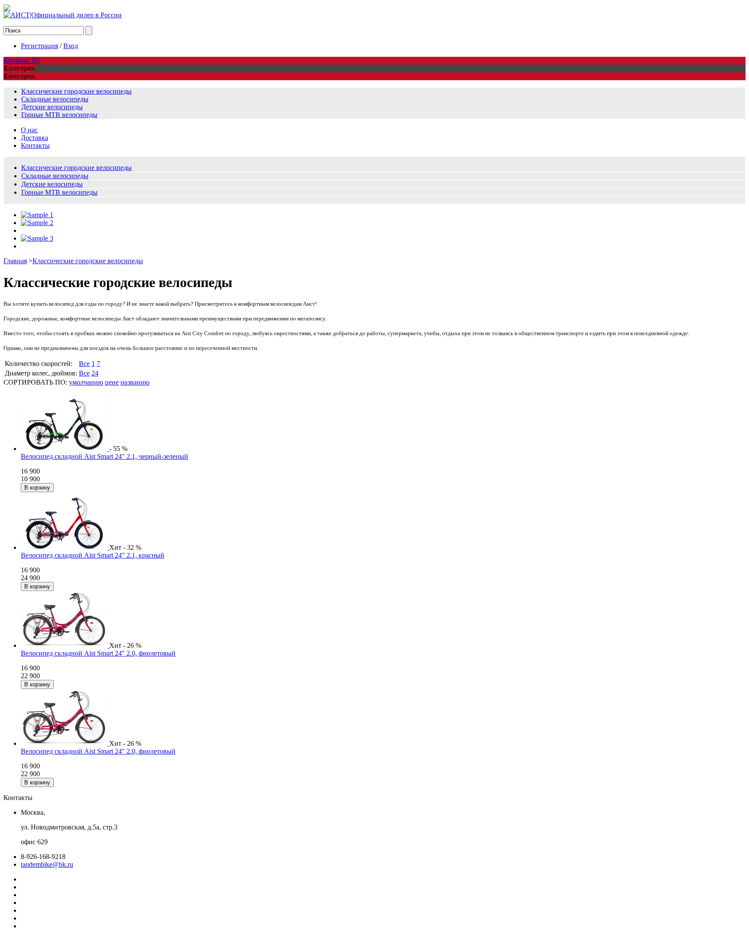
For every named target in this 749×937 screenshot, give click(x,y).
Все (84, 363)
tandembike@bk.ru (47, 864)
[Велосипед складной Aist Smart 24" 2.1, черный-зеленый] (65, 448)
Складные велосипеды (54, 99)
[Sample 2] (37, 222)
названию (135, 382)
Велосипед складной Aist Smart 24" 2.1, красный (92, 555)
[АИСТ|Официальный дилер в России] (62, 15)
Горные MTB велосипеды (59, 114)
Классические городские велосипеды (76, 91)
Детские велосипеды (52, 107)
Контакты (35, 145)
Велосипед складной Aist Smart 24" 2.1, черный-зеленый (104, 456)
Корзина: (21, 60)
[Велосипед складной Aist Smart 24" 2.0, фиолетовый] (65, 645)
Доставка (34, 137)
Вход (70, 45)
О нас (29, 130)
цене (112, 382)
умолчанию (86, 382)
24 (94, 373)
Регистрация (39, 45)
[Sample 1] (37, 215)
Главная (15, 260)
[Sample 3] (37, 238)
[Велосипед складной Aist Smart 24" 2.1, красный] (65, 547)
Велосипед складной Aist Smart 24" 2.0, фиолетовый (98, 653)
